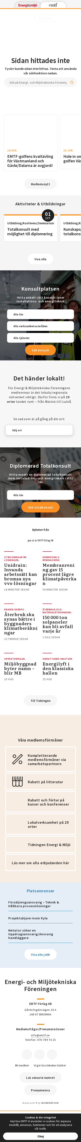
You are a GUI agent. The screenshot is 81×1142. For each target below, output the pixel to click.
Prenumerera (40, 1090)
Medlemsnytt (40, 184)
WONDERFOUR (50, 1102)
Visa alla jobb (40, 955)
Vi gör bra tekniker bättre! (50, 1065)
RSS (52, 1054)
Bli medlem (22, 1065)
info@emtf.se (40, 1035)
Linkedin (39, 1054)
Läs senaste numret (40, 1078)
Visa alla (40, 259)
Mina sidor (45, 18)
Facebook (27, 1054)
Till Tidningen (40, 701)
